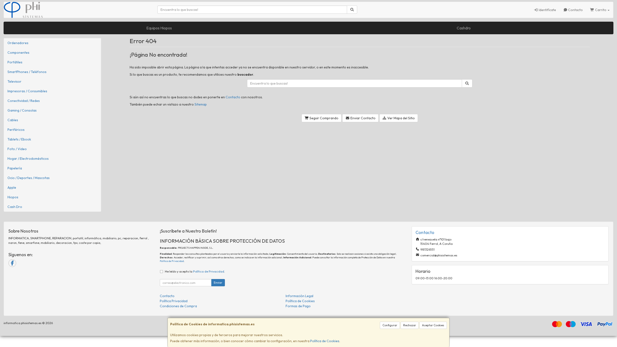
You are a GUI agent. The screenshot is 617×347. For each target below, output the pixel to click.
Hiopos (12, 197)
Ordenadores (17, 43)
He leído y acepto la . (195, 271)
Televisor (14, 81)
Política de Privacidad (172, 261)
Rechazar (409, 325)
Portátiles (14, 62)
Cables (12, 120)
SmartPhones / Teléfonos (27, 72)
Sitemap (200, 104)
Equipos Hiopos (159, 28)
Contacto (575, 10)
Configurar (389, 325)
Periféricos (16, 129)
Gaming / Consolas (22, 110)
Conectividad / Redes (23, 101)
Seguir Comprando (323, 118)
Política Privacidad (174, 301)
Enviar (218, 282)
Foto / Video (17, 149)
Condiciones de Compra (178, 306)
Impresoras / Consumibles (27, 91)
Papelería (14, 168)
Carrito (600, 10)
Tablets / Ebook (19, 139)
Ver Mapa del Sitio (401, 118)
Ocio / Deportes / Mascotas (28, 178)
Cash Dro (14, 207)
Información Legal (299, 296)
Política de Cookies (324, 341)
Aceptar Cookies (433, 325)
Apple (11, 187)
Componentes (18, 52)
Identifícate (547, 10)
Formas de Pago (298, 306)
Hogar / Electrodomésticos (28, 158)
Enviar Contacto (363, 118)
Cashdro (464, 28)
